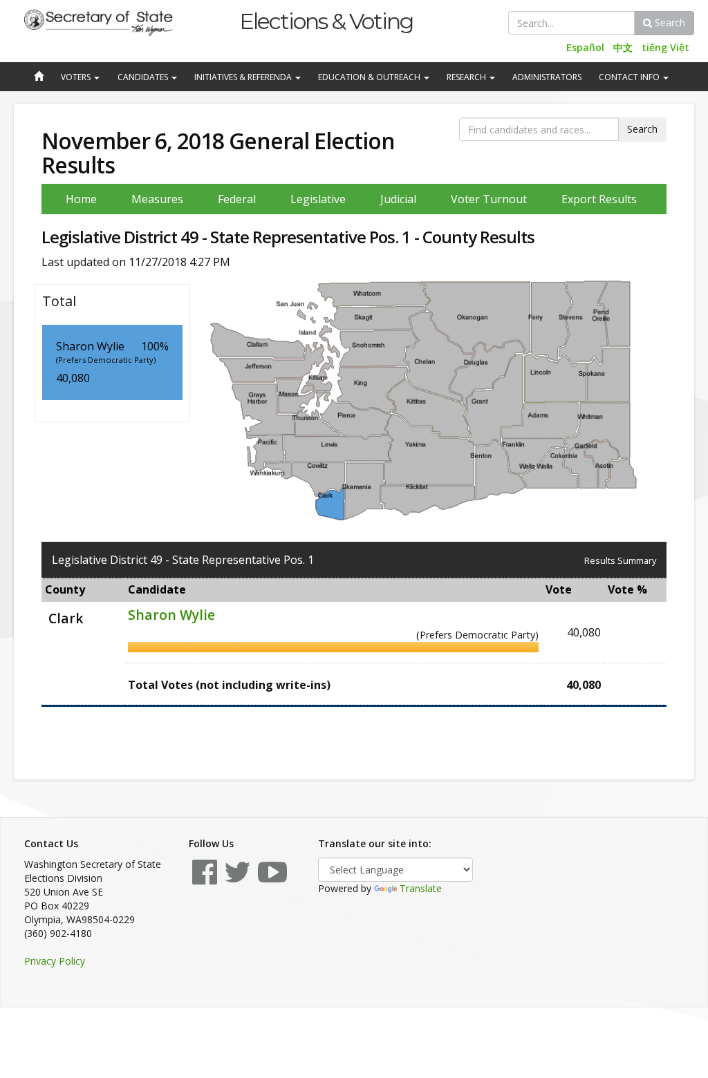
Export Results (599, 199)
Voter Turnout (489, 199)
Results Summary (620, 560)
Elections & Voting (326, 21)
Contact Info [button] (630, 77)
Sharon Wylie (171, 614)
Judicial (398, 199)
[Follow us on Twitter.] (237, 878)
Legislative (318, 199)
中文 (623, 47)
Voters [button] (77, 77)
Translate (421, 888)
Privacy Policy (54, 960)
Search (668, 22)
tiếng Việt (665, 47)
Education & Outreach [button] (370, 77)
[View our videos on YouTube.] (272, 878)
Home (81, 199)
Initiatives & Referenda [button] (244, 77)
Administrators (546, 77)
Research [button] (467, 77)
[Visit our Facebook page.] (204, 878)
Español (585, 47)
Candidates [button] (144, 77)
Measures (157, 199)
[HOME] (37, 77)
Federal (237, 199)
